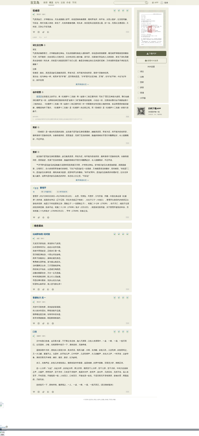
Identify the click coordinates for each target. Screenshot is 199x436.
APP (156, 3)
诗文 (51, 2)
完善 (127, 32)
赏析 (142, 82)
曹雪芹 (39, 14)
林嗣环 (39, 336)
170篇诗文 (47, 192)
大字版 (143, 98)
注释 (142, 77)
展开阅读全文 (81, 84)
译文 (142, 72)
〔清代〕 (43, 14)
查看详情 (3, 427)
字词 (74, 2)
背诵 (142, 93)
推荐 (45, 2)
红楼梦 (35, 37)
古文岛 (34, 2)
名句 (57, 2)
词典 (2, 435)
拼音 (142, 87)
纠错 (114, 399)
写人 (40, 37)
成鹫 (38, 238)
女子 (45, 37)
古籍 (63, 2)
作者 (68, 2)
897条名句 (63, 192)
